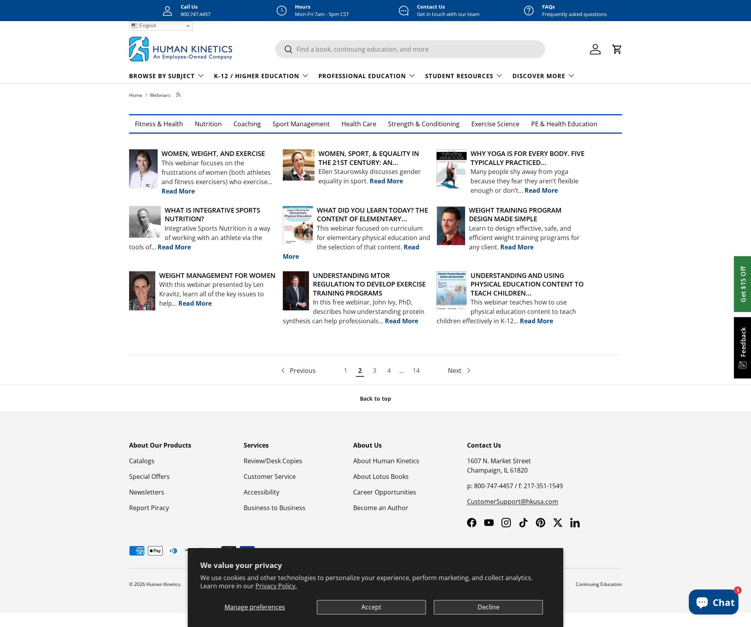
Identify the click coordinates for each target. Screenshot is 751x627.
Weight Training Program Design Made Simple (515, 214)
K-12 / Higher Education (256, 76)
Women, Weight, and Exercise (213, 153)
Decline (488, 607)
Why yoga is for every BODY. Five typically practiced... (527, 158)
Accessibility (261, 492)
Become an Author (380, 507)
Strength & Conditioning (424, 124)
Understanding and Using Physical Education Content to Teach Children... (527, 284)
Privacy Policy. (276, 586)
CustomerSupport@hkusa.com (512, 501)
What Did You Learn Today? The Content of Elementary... (372, 214)
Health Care (358, 124)
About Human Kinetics (386, 461)
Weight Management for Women (217, 275)
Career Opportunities (384, 492)
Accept (371, 607)
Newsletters (146, 492)
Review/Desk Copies (273, 461)
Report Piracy (149, 507)
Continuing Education (599, 584)
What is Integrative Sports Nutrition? (212, 214)
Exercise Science (495, 124)
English (147, 26)
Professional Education (362, 76)
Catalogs (142, 461)
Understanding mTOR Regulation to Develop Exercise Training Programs (369, 284)
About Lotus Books (381, 476)
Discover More (538, 76)
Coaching (247, 124)
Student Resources (459, 76)
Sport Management (301, 124)
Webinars (160, 95)
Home (135, 95)
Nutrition (208, 124)
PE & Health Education (564, 124)
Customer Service (270, 476)
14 (416, 370)
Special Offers (149, 476)
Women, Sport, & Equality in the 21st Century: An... (368, 158)
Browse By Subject (162, 76)
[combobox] (410, 49)
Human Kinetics (163, 584)
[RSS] (179, 95)
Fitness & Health (159, 124)
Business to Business (274, 507)
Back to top (375, 398)
